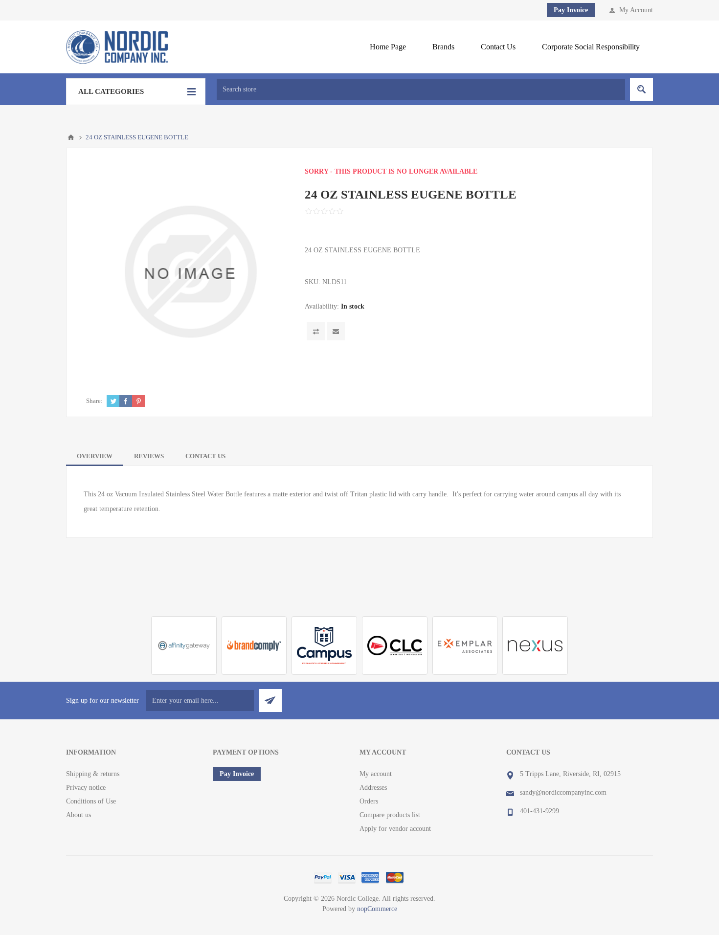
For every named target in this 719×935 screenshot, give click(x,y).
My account (376, 774)
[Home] (71, 137)
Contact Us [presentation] (205, 456)
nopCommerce (377, 909)
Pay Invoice (571, 10)
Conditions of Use (91, 801)
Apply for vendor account (395, 828)
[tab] (94, 456)
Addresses (373, 787)
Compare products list (390, 815)
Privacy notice (86, 787)
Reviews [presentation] (149, 456)
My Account (636, 10)
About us (78, 815)
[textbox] (421, 89)
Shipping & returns (92, 774)
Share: (94, 400)
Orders (369, 801)
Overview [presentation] (94, 456)
